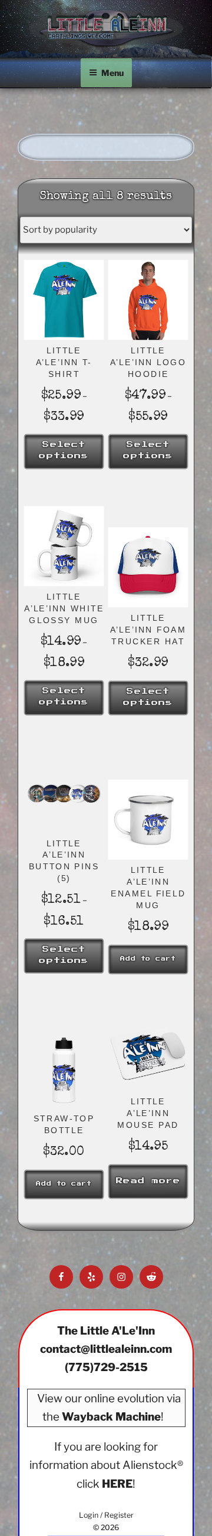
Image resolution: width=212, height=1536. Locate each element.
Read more (148, 1180)
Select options (64, 450)
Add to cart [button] (147, 959)
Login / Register (106, 1515)
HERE (117, 1484)
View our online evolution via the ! (108, 1408)
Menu (112, 73)
